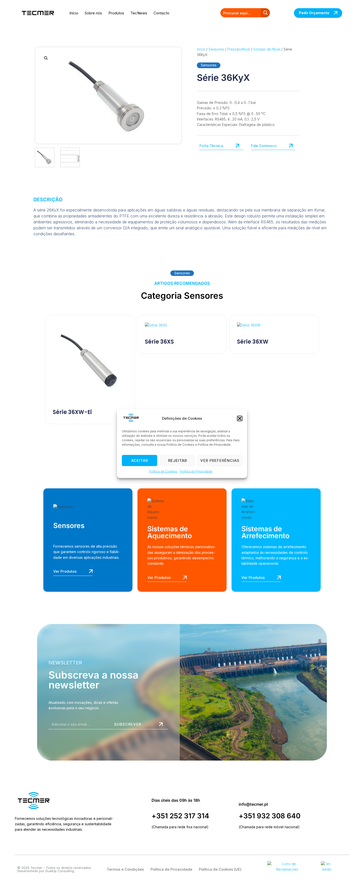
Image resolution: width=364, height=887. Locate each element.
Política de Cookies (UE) (220, 869)
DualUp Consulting (59, 871)
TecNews (138, 13)
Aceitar (139, 460)
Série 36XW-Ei (72, 412)
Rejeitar (177, 460)
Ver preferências (219, 460)
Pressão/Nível (238, 49)
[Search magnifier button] (265, 12)
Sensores (216, 49)
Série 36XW (252, 342)
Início (73, 13)
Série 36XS (159, 342)
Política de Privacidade (196, 471)
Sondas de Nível (266, 49)
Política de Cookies (163, 471)
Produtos (116, 13)
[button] (239, 418)
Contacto (161, 13)
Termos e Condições (125, 869)
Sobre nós (93, 13)
